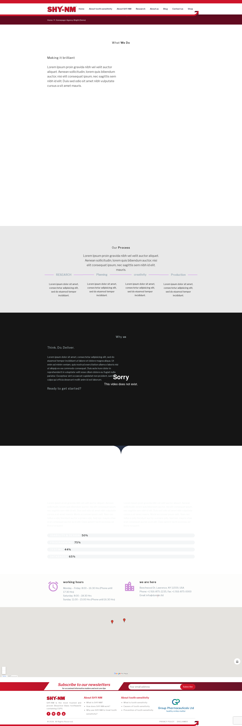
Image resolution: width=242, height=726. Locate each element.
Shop (190, 9)
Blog (165, 9)
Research (140, 9)
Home (81, 9)
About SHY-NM (124, 9)
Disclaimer (182, 722)
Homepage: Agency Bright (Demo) (71, 20)
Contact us (177, 9)
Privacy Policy (166, 722)
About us (154, 9)
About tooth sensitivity (100, 9)
